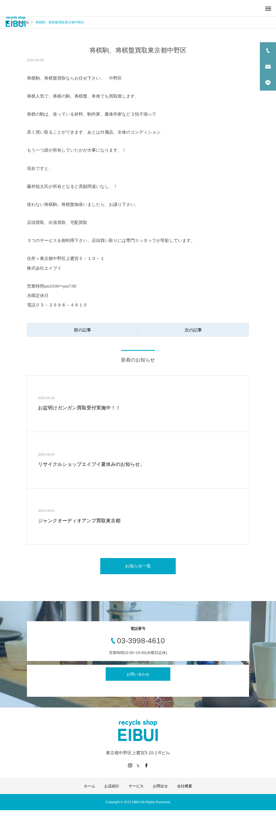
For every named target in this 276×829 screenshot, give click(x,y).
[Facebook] (146, 765)
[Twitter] (138, 765)
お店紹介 (111, 786)
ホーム (89, 786)
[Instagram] (130, 765)
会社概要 (184, 786)
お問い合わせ (138, 674)
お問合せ (160, 786)
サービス (136, 786)
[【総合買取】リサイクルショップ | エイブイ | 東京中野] (15, 22)
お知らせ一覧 (138, 566)
